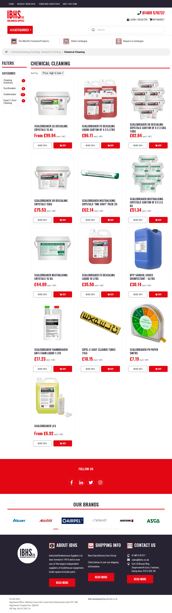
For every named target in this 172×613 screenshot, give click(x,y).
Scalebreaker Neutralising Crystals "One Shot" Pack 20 (99, 202)
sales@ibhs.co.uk (140, 559)
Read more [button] (62, 583)
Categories (21, 29)
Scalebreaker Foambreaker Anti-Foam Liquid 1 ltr (51, 351)
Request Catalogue (26, 4)
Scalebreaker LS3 (45, 426)
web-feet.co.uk (111, 599)
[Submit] (93, 30)
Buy (64, 145)
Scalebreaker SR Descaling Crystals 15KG (51, 202)
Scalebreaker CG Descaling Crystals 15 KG (51, 128)
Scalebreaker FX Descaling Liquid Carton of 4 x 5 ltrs (98, 128)
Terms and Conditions (49, 4)
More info (42, 145)
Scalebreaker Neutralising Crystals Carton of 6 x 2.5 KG (146, 202)
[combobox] (127, 30)
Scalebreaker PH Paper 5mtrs (144, 351)
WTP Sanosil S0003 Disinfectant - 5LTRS (142, 276)
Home (11, 4)
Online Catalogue (79, 41)
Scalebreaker (10, 94)
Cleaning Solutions (8, 81)
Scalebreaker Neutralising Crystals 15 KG (51, 276)
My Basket (158, 19)
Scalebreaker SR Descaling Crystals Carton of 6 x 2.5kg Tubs (148, 128)
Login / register (138, 19)
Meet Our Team (70, 4)
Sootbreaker (10, 88)
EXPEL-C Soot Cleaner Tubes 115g (99, 351)
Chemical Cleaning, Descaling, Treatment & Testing (36, 52)
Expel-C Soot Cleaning (10, 101)
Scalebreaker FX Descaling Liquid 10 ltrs (98, 276)
